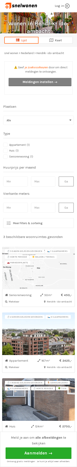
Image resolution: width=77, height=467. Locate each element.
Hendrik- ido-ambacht (50, 53)
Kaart (57, 40)
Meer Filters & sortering (27, 223)
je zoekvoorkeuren (36, 67)
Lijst (23, 40)
